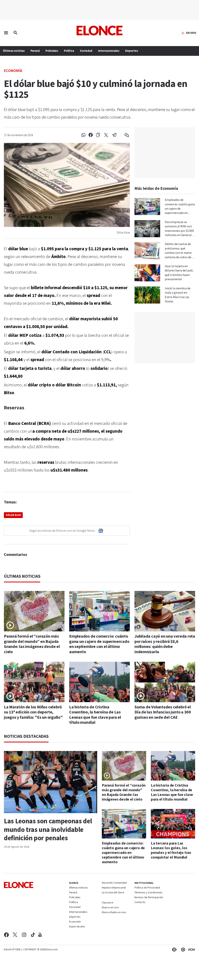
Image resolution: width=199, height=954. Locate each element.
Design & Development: (191, 949)
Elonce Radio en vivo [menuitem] (114, 912)
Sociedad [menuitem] (86, 51)
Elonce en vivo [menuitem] (110, 907)
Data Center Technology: (182, 949)
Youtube (40, 935)
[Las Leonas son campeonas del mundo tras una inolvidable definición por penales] (50, 782)
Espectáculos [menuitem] (77, 926)
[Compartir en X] (106, 135)
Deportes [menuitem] (131, 51)
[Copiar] (98, 135)
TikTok (33, 935)
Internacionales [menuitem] (108, 51)
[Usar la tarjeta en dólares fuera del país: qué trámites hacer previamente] (147, 272)
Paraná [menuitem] (35, 51)
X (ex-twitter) (15, 935)
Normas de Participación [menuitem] (148, 897)
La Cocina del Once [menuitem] (113, 892)
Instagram (24, 935)
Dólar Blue (13, 515)
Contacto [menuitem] (139, 902)
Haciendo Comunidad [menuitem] (114, 883)
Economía (13, 70)
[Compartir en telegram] (114, 135)
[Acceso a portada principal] (100, 30)
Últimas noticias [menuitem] (14, 51)
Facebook (6, 935)
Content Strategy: (173, 949)
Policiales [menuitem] (51, 51)
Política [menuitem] (69, 51)
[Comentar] (124, 135)
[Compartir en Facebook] (91, 135)
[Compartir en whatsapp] (83, 135)
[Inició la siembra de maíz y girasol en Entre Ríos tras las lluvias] (147, 295)
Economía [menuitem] (75, 921)
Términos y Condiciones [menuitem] (148, 892)
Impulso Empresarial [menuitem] (114, 887)
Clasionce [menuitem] (107, 902)
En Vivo (191, 33)
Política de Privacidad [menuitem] (147, 887)
